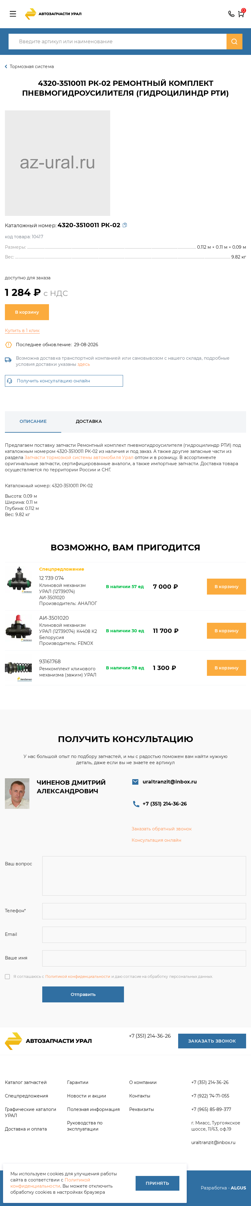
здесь (83, 364)
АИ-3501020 (54, 618)
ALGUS (238, 1188)
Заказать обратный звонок (162, 829)
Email (11, 934)
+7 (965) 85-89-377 (211, 1109)
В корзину (27, 312)
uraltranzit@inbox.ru (170, 782)
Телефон (15, 910)
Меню (13, 14)
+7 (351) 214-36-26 (231, 14)
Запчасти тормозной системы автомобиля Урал (78, 457)
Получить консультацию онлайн (53, 381)
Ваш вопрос (18, 864)
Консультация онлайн (156, 840)
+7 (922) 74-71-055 (210, 1096)
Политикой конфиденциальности (78, 976)
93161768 (50, 661)
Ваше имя (16, 958)
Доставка (89, 421)
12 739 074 (51, 578)
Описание (33, 421)
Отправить (83, 994)
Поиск (234, 41)
